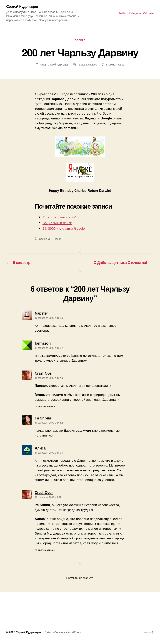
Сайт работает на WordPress (63, 632)
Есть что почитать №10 (60, 217)
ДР (49, 239)
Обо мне (148, 13)
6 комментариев (115, 64)
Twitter (122, 13)
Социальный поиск (57, 222)
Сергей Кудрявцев (22, 6)
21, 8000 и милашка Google (63, 228)
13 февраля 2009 (87, 64)
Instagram (135, 13)
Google (43, 239)
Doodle (80, 40)
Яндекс (57, 239)
